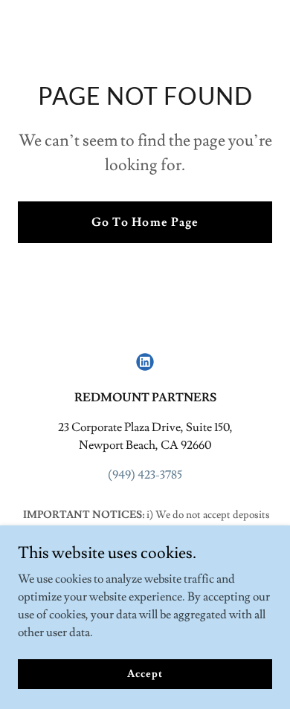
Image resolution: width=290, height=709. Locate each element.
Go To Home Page (144, 222)
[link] (145, 362)
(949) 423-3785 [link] (145, 474)
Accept (144, 673)
